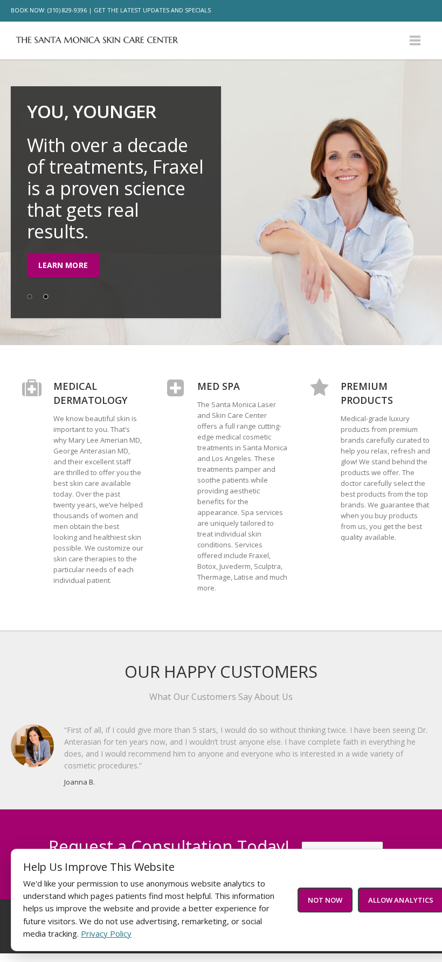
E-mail (420, 11)
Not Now (325, 900)
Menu (415, 40)
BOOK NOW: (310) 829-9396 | (51, 10)
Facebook (375, 11)
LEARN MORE (63, 265)
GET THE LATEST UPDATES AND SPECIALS (152, 10)
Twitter (398, 11)
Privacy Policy (106, 933)
